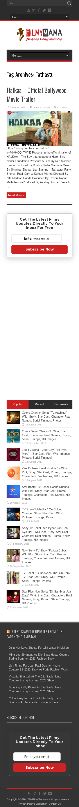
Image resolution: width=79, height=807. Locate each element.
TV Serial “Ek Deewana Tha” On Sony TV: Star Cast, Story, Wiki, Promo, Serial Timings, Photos (46, 576)
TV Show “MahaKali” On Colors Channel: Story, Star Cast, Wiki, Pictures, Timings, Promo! (42, 513)
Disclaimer (41, 803)
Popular (17, 404)
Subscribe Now (39, 249)
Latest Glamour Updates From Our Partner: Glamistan (35, 634)
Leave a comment (42, 107)
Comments (61, 404)
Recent (39, 404)
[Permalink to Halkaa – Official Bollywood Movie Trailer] (39, 145)
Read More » (16, 195)
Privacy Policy (26, 803)
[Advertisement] (39, 329)
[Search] (69, 3)
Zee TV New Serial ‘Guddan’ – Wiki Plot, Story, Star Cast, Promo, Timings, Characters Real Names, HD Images (47, 472)
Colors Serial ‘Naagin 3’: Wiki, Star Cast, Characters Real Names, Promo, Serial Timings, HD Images (46, 435)
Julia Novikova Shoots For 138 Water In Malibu (39, 647)
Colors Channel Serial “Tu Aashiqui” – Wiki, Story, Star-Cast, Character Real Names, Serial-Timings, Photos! (46, 416)
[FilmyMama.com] (39, 38)
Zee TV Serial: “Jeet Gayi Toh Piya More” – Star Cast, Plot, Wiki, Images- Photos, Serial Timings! (46, 453)
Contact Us (55, 803)
